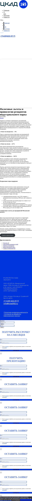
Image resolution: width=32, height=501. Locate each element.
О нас (4, 13)
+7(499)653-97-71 (7, 36)
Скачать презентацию (7, 235)
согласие (6, 346)
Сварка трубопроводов (9, 248)
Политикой (4, 347)
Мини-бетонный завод (9, 247)
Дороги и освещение (8, 245)
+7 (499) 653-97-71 (11, 301)
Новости (6, 17)
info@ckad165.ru (10, 304)
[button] (1, 20)
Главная (6, 10)
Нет (25, 500)
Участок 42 (6, 243)
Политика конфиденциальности (16, 312)
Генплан (6, 15)
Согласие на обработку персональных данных (12, 315)
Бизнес (2, 118)
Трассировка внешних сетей (10, 244)
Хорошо (22, 500)
